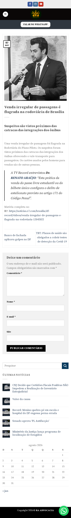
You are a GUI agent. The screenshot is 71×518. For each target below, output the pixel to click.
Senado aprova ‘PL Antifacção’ (30, 421)
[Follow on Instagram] (35, 4)
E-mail (11, 316)
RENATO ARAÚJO (23, 178)
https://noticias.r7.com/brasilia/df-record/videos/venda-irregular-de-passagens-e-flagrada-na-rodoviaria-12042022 (33, 215)
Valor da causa (21, 399)
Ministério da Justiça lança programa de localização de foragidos (36, 433)
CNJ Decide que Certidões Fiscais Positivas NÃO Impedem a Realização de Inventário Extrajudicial (40, 388)
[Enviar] (65, 366)
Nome (11, 301)
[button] (64, 511)
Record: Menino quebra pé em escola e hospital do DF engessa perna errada (35, 412)
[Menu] (5, 14)
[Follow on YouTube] (40, 4)
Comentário (14, 273)
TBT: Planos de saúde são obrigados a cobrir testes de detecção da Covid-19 (51, 237)
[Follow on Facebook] (30, 4)
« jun (5, 491)
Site (9, 331)
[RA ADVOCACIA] (36, 14)
